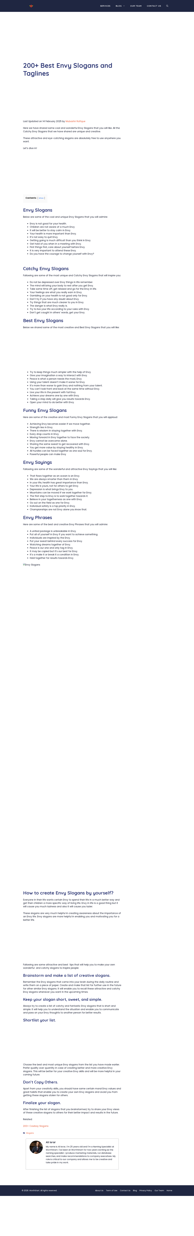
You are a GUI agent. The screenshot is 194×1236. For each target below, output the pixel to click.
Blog (119, 6)
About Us (99, 1190)
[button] (167, 6)
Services (105, 6)
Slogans (30, 1133)
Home (169, 1190)
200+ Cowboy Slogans (35, 1126)
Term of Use (111, 1190)
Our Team (136, 6)
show (41, 198)
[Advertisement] (72, 41)
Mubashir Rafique (75, 121)
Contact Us (154, 6)
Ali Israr (51, 1142)
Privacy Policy (145, 1190)
